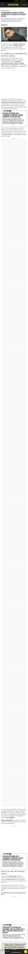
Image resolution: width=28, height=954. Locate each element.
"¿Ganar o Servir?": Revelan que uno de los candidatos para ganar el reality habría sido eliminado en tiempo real (14, 945)
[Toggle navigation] (2, 4)
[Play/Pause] (25, 951)
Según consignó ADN (6, 820)
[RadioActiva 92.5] (13, 5)
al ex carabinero (10, 817)
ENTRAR (16, 1)
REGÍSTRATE (23, 1)
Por (4, 25)
